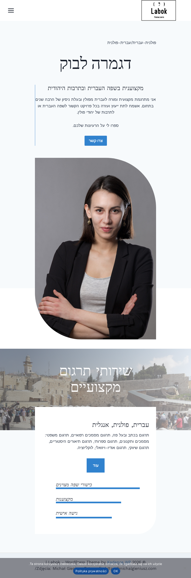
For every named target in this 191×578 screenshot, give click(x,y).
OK (115, 571)
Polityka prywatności (90, 571)
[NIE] (185, 568)
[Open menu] (11, 10)
